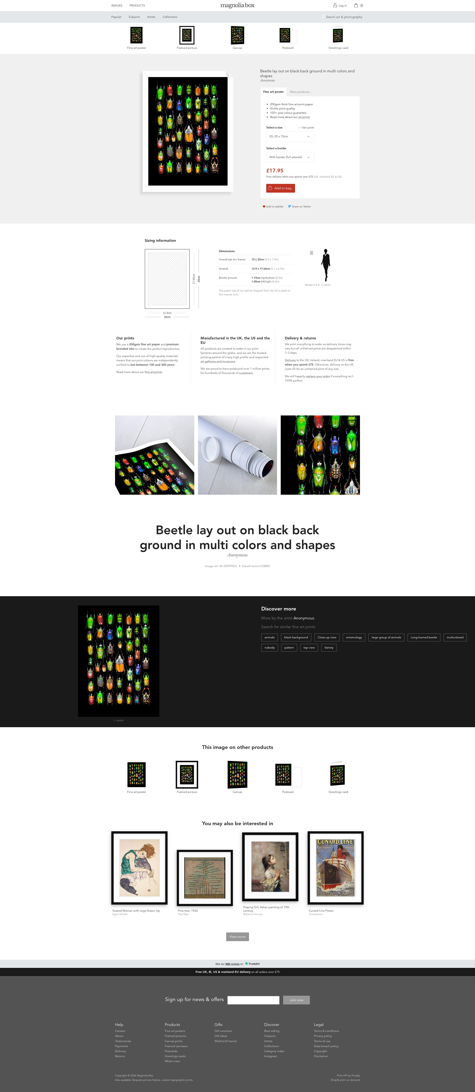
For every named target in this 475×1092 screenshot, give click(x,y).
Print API (342, 1075)
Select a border (276, 148)
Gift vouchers (223, 1031)
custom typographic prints (177, 1080)
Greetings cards (175, 1056)
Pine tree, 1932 (188, 911)
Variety (329, 647)
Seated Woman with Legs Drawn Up (136, 911)
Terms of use (322, 1041)
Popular (116, 17)
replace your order (318, 376)
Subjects (134, 17)
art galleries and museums (218, 361)
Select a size (290, 127)
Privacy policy (323, 1036)
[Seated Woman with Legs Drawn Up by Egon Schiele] (139, 868)
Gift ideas (220, 1036)
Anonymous (267, 80)
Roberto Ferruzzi (253, 914)
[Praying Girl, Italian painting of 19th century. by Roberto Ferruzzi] (270, 867)
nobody (270, 647)
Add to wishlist (274, 206)
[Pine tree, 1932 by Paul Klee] (205, 878)
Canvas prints (173, 1041)
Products (137, 5)
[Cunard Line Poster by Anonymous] (336, 868)
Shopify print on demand (345, 1080)
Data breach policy (326, 1046)
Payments (121, 1046)
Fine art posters (175, 1031)
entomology (354, 637)
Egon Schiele (120, 914)
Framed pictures (175, 1036)
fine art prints (153, 372)
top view (309, 647)
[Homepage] (237, 6)
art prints (304, 117)
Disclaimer (321, 1056)
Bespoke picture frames (146, 1080)
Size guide (308, 127)
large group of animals (386, 637)
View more (237, 937)
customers (246, 373)
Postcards (171, 1051)
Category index (274, 1051)
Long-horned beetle (424, 637)
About (119, 1036)
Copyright (320, 1051)
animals (270, 637)
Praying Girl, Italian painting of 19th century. (266, 909)
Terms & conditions (326, 1031)
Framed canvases (176, 1046)
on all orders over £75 (238, 972)
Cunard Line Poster (321, 911)
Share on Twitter (301, 206)
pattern (289, 647)
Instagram (270, 1056)
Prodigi (356, 1075)
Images (116, 5)
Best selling (271, 1031)
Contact (120, 1031)
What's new (172, 1061)
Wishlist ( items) (225, 1041)
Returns (120, 1056)
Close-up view (327, 637)
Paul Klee (183, 914)
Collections (170, 17)
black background (296, 637)
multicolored (455, 637)
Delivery (290, 360)
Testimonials (123, 1041)
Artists (151, 17)
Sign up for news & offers (194, 999)
